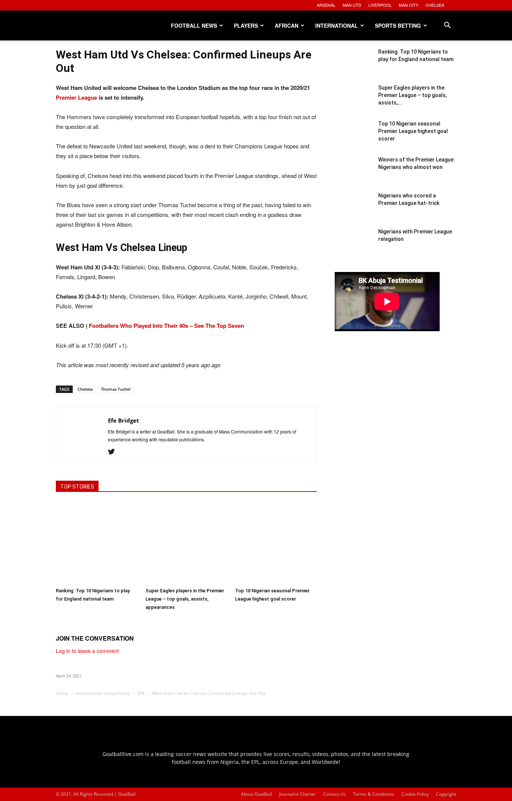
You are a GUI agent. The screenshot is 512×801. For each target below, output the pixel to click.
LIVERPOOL (380, 5)
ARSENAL (326, 5)
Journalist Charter (297, 794)
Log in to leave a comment (87, 651)
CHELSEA (434, 5)
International (336, 25)
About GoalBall (256, 794)
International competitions (103, 693)
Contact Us (334, 794)
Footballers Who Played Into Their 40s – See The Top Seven (166, 325)
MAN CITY (408, 5)
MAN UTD (352, 5)
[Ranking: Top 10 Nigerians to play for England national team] (97, 543)
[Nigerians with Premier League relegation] (353, 246)
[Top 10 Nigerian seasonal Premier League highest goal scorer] (276, 543)
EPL (141, 693)
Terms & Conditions (373, 794)
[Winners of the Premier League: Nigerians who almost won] (353, 174)
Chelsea (85, 389)
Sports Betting (398, 25)
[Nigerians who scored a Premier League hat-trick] (353, 210)
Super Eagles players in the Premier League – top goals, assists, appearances (184, 599)
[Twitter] (114, 451)
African (286, 25)
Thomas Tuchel (115, 389)
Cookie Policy (415, 794)
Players (246, 25)
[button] (447, 26)
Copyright (446, 794)
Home (62, 693)
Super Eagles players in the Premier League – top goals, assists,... (412, 95)
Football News (194, 25)
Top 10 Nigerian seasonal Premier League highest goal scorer (413, 131)
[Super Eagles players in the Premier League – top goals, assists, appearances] (186, 543)
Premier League (76, 97)
